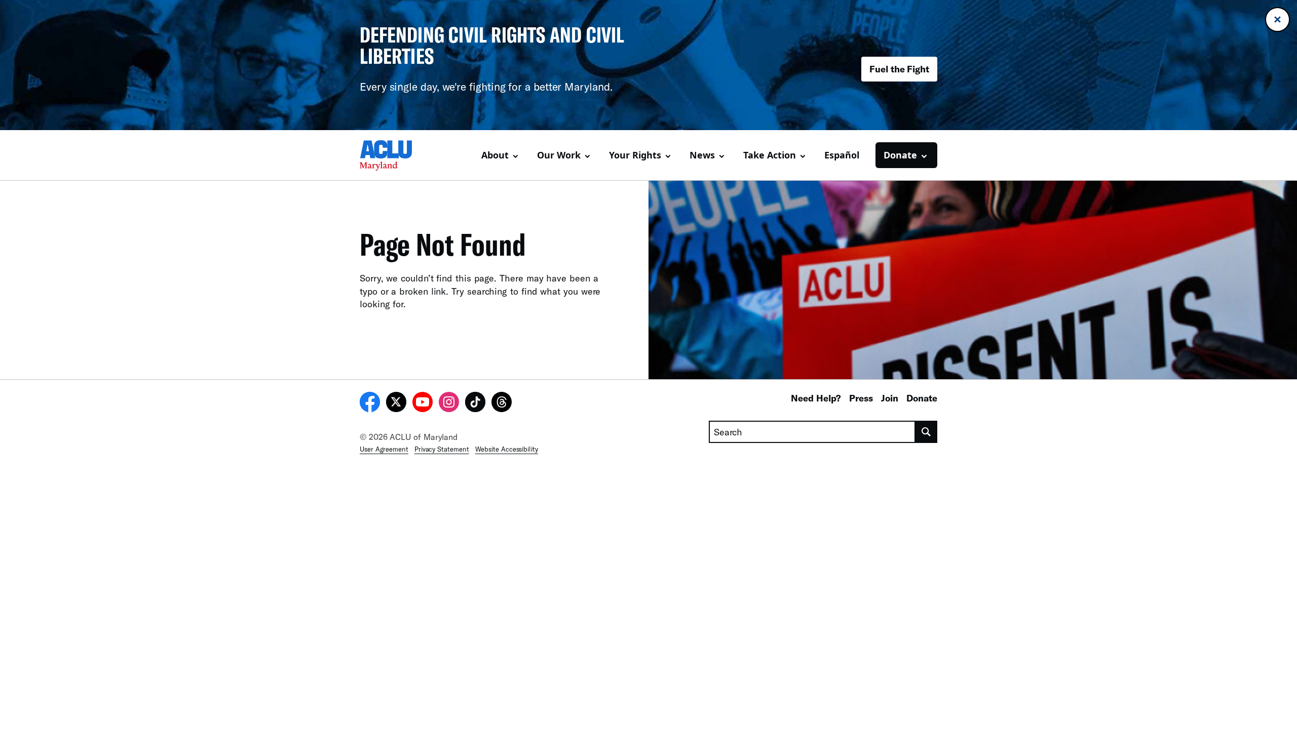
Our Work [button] (559, 155)
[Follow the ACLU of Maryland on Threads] (501, 403)
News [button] (702, 155)
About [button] (495, 155)
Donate (921, 397)
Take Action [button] (769, 155)
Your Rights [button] (635, 155)
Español (841, 155)
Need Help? (816, 397)
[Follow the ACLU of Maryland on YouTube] (422, 403)
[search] (926, 432)
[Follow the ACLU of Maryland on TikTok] (475, 403)
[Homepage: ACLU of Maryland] (395, 155)
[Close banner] (1277, 19)
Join (889, 397)
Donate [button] (900, 155)
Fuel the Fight (899, 68)
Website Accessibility (506, 449)
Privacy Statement (441, 449)
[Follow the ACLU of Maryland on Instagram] (449, 403)
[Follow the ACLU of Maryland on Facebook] (370, 403)
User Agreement (384, 449)
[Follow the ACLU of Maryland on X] (396, 403)
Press (861, 397)
